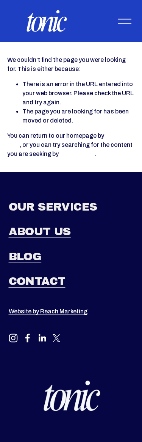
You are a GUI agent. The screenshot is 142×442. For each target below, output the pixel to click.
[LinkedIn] (42, 338)
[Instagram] (13, 338)
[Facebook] (27, 338)
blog (25, 257)
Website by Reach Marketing (48, 311)
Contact (37, 281)
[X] (56, 338)
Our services (53, 207)
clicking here (77, 154)
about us (40, 232)
